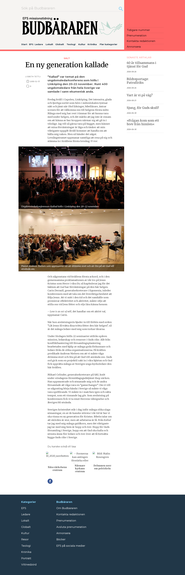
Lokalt (49, 44)
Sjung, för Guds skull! (143, 108)
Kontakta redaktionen (141, 41)
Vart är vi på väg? (140, 95)
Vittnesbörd (29, 564)
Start (24, 44)
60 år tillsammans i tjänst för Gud (141, 64)
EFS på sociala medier (70, 545)
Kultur (81, 44)
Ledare (39, 44)
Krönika (92, 44)
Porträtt (26, 558)
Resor (25, 539)
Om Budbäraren (66, 508)
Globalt (59, 44)
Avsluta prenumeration (71, 527)
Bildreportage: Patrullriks (138, 81)
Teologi (71, 44)
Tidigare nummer (138, 30)
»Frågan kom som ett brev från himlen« (143, 122)
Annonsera (134, 46)
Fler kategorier (108, 44)
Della (50, 481)
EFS (31, 44)
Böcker (60, 539)
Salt (67, 58)
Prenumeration (137, 35)
